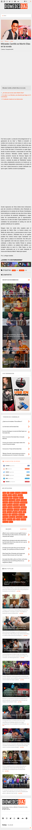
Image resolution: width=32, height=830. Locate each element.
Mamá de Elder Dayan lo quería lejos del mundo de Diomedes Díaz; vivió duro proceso (14, 738)
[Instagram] (7, 1)
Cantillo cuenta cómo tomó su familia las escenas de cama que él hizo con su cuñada (15, 362)
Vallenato (15, 512)
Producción (23, 500)
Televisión (6, 41)
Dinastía (15, 495)
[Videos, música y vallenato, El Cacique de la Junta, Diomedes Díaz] (15, 8)
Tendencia (15, 505)
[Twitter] (9, 1)
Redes (4, 512)
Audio (4, 509)
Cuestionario (19, 517)
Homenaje (17, 492)
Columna (9, 512)
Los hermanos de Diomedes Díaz (15, 606)
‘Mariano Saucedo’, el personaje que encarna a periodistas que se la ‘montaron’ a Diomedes (15, 693)
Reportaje (9, 505)
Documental (10, 509)
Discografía (23, 509)
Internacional (17, 507)
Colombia (5, 514)
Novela (11, 41)
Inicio (2, 41)
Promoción (5, 517)
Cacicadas (16, 509)
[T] (1, 1)
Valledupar (23, 507)
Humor (25, 517)
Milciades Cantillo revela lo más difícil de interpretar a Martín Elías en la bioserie (16, 349)
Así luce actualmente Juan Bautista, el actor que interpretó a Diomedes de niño (16, 335)
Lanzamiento (23, 502)
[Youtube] (15, 1)
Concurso (9, 519)
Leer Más (18, 591)
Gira (10, 514)
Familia (18, 500)
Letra (24, 512)
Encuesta (23, 519)
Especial (5, 495)
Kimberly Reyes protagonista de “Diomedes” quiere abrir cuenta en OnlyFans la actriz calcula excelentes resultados (14, 306)
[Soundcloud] (18, 1)
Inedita (4, 519)
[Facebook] (4, 1)
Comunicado (12, 500)
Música (10, 495)
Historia (21, 497)
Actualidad (22, 505)
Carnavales (12, 517)
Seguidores (16, 502)
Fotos (10, 497)
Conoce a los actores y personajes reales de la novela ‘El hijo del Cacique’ (15, 293)
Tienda (18, 519)
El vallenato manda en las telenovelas (12, 99)
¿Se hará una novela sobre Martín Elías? (13, 93)
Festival (5, 507)
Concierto (5, 502)
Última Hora (21, 514)
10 (4, 781)
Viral (14, 519)
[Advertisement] (16, 11)
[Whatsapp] (12, 1)
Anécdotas (5, 497)
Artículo (12, 492)
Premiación (14, 514)
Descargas (5, 521)
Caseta (20, 512)
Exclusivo (20, 495)
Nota (8, 492)
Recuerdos (24, 492)
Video (4, 492)
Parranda (10, 507)
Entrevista (15, 497)
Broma (11, 521)
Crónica (11, 502)
